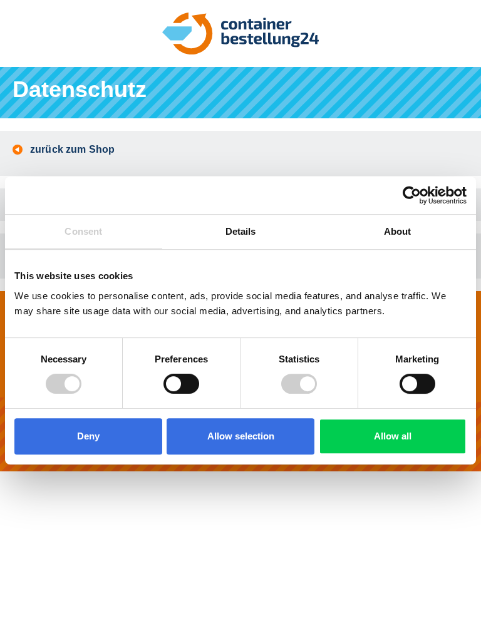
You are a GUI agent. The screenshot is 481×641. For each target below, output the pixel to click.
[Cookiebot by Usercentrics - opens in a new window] (412, 195)
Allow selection (240, 436)
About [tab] (397, 231)
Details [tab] (240, 231)
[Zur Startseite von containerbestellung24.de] (240, 33)
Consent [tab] (83, 231)
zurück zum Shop (72, 149)
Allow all (392, 436)
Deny (88, 436)
